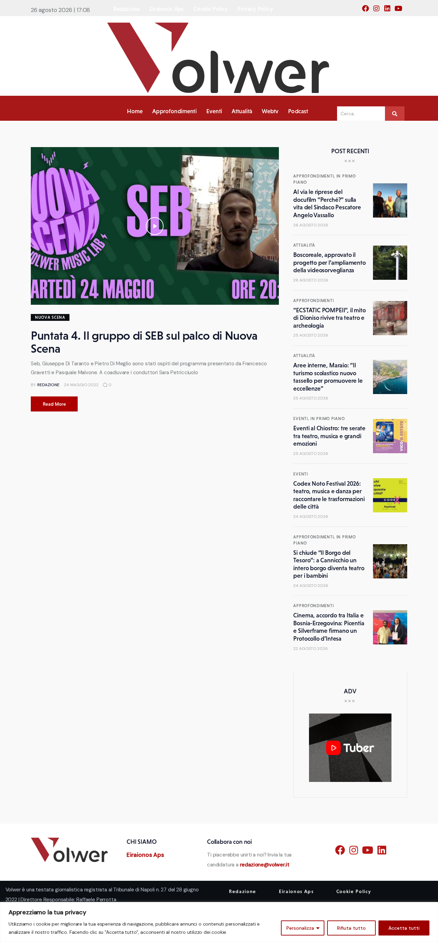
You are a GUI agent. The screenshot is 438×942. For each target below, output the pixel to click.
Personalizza (300, 928)
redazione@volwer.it (264, 864)
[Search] (394, 113)
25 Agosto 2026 (310, 335)
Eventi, (301, 418)
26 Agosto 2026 (310, 225)
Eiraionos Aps (145, 855)
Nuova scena (50, 317)
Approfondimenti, (314, 176)
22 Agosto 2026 (310, 648)
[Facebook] (367, 10)
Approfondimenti (313, 300)
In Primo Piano (327, 418)
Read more (54, 404)
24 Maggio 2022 (81, 385)
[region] (219, 922)
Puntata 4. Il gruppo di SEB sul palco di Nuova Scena (144, 342)
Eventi (300, 474)
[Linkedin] (389, 10)
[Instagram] (378, 10)
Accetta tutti (404, 928)
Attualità (304, 245)
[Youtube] (400, 10)
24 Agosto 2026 (310, 516)
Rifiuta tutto (351, 928)
